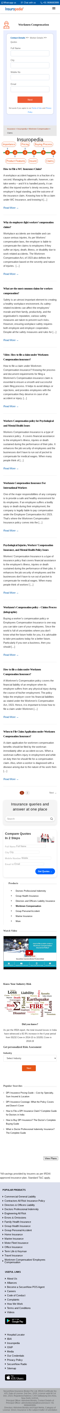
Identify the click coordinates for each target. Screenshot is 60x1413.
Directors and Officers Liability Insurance (35, 901)
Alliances (12, 1282)
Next (30, 99)
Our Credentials (15, 1355)
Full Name (15, 48)
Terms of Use (37, 108)
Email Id (9, 864)
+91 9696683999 (51, 2)
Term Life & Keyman (15, 1251)
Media (10, 1351)
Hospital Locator (16, 1334)
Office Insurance (13, 1247)
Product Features (15, 160)
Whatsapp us (10, 2)
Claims (50, 160)
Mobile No (15, 72)
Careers (11, 1291)
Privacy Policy (15, 1359)
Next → (53, 792)
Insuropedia (13, 1343)
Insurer (33, 160)
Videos (10, 1312)
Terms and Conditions (19, 1308)
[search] (51, 818)
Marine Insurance (24, 916)
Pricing (25, 144)
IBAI (9, 1338)
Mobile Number (13, 858)
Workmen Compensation (28, 906)
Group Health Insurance (27, 896)
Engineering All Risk (15, 1213)
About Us (12, 1278)
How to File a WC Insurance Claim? (22, 169)
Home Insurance (13, 1234)
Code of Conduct (16, 1295)
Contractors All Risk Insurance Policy (24, 1200)
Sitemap (11, 1368)
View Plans (51, 1158)
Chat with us (30, 2)
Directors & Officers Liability (19, 1205)
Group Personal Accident (28, 911)
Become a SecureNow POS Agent (25, 1287)
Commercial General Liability (20, 1196)
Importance (9, 144)
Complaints (13, 1299)
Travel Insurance (13, 1255)
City (12, 60)
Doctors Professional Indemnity (31, 891)
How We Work (15, 1303)
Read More (11, 207)
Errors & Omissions (15, 1217)
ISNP (10, 1347)
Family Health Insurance (17, 1221)
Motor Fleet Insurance (16, 1242)
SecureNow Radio (17, 1364)
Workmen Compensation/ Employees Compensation (24, 1261)
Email (13, 84)
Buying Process (43, 144)
